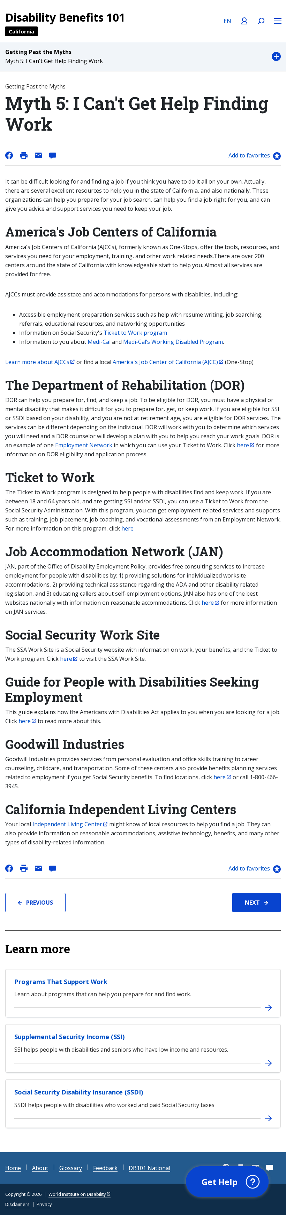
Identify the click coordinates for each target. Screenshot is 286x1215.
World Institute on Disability (77, 1194)
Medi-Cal (99, 342)
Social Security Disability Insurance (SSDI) (78, 1092)
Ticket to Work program (135, 332)
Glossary (70, 1168)
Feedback (105, 1168)
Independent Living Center (67, 824)
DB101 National (149, 1168)
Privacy (44, 1204)
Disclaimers (17, 1204)
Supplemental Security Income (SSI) (69, 1036)
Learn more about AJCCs (37, 362)
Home (13, 1168)
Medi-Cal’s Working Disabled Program (173, 342)
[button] (143, 56)
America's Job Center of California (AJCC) (165, 362)
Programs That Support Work (60, 981)
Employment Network (83, 445)
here (127, 528)
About (40, 1168)
